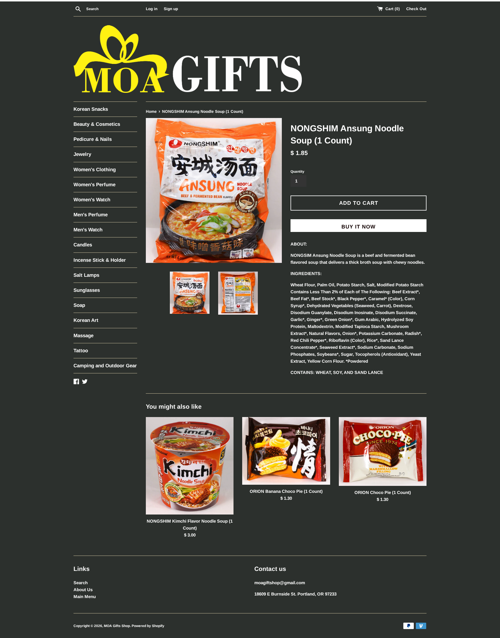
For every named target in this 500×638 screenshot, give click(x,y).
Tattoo (80, 350)
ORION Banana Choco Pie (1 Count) (286, 490)
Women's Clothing (94, 169)
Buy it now (358, 227)
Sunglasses (86, 290)
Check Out (416, 9)
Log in (151, 9)
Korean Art (85, 320)
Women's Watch (91, 199)
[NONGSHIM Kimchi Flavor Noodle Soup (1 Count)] (190, 466)
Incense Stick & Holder (99, 260)
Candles (82, 245)
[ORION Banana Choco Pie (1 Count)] (286, 451)
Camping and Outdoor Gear (105, 365)
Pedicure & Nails (92, 139)
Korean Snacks (90, 109)
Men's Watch (87, 230)
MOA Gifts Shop (117, 626)
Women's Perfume (94, 184)
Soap (79, 305)
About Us (83, 589)
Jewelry (82, 154)
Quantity (297, 171)
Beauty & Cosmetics (96, 124)
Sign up (171, 9)
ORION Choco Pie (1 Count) (382, 492)
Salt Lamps (86, 275)
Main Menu (84, 596)
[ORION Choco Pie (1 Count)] (383, 451)
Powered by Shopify (148, 626)
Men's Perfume (90, 214)
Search (80, 582)
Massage (83, 335)
